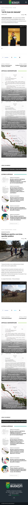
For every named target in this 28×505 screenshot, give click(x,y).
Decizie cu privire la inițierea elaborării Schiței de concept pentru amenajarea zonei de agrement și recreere (14, 154)
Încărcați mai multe (13, 223)
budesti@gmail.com (15, 495)
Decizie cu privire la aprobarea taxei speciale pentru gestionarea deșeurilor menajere (18, 209)
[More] (19, 57)
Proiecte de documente (14, 94)
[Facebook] (14, 497)
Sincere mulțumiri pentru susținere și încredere (6, 66)
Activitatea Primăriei (8, 7)
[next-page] (4, 160)
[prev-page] (2, 160)
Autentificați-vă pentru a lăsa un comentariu (14, 169)
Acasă (2, 7)
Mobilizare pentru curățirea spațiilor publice (21, 66)
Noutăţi (14, 7)
